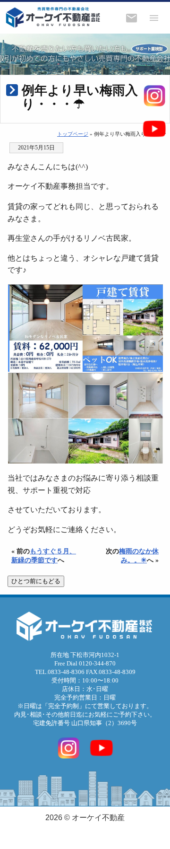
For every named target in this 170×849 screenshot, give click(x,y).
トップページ (72, 134)
